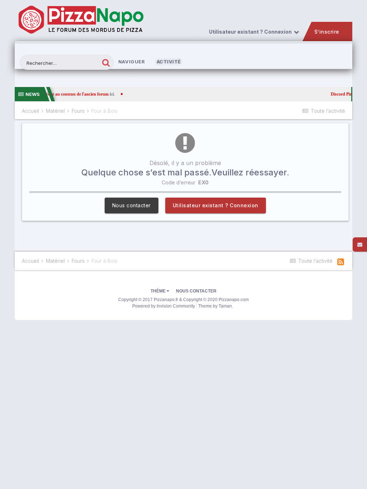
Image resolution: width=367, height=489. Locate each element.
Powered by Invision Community (163, 306)
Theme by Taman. (215, 306)
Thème (159, 291)
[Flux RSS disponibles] (340, 262)
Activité (169, 61)
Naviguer (131, 61)
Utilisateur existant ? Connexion (251, 32)
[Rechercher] (106, 62)
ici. (98, 94)
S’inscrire (326, 32)
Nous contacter (131, 205)
